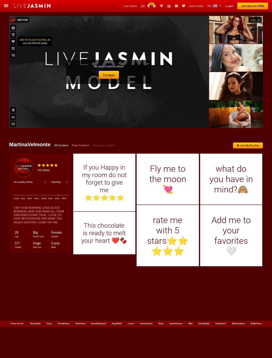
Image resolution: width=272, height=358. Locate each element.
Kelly (161, 323)
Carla (49, 323)
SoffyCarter (256, 323)
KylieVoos (80, 323)
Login (229, 6)
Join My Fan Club (249, 145)
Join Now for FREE (252, 6)
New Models (143, 6)
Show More (236, 121)
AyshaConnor (176, 323)
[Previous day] (45, 182)
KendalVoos (63, 323)
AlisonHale (35, 323)
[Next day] (67, 182)
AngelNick (117, 323)
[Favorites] (183, 6)
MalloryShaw (238, 323)
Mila (191, 323)
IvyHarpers (220, 323)
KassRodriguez (98, 323)
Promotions (154, 6)
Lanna (131, 323)
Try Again (109, 75)
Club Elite (161, 6)
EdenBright (204, 323)
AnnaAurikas (146, 323)
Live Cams (130, 6)
